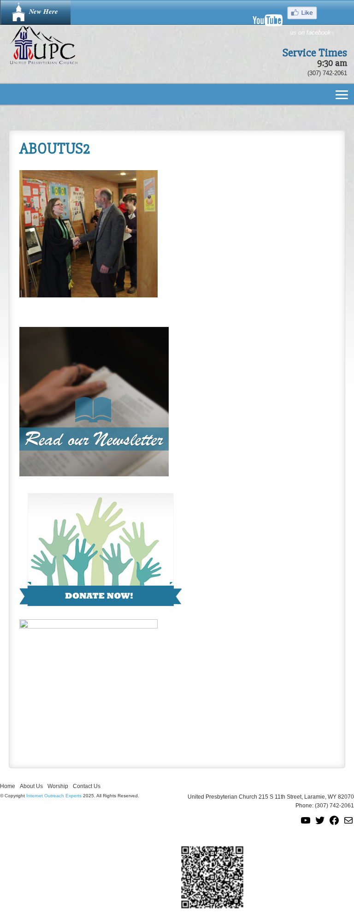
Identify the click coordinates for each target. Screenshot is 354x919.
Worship (57, 786)
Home (7, 786)
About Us (31, 786)
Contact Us (86, 786)
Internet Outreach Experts (54, 795)
